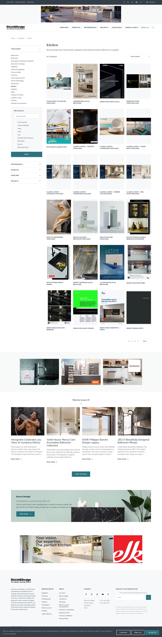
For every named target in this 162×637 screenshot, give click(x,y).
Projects (104, 27)
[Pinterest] (141, 2)
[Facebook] (125, 2)
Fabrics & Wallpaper (17, 69)
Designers (14, 66)
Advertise (30, 2)
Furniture (14, 75)
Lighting (14, 89)
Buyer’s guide (63, 596)
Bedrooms (14, 58)
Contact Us (63, 599)
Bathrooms (15, 55)
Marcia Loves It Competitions (64, 606)
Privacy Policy (63, 618)
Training (13, 100)
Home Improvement (18, 78)
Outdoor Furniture (17, 95)
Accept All (152, 632)
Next (144, 341)
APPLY (26, 154)
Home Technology (17, 81)
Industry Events (64, 613)
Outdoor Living (16, 98)
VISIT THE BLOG (81, 474)
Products (76, 27)
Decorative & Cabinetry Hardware (22, 61)
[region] (81, 632)
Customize (123, 632)
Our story (10, 2)
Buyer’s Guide (20, 2)
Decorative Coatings (18, 64)
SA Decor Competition (66, 610)
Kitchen (13, 86)
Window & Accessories (18, 103)
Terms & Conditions (65, 615)
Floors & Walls (16, 72)
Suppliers (64, 27)
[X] (128, 2)
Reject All (137, 632)
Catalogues (117, 27)
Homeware (15, 83)
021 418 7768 (105, 600)
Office (13, 92)
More (143, 27)
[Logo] (16, 28)
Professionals (90, 27)
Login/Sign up (46, 614)
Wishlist (152, 2)
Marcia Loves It (132, 27)
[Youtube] (137, 2)
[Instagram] (132, 2)
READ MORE (25, 514)
